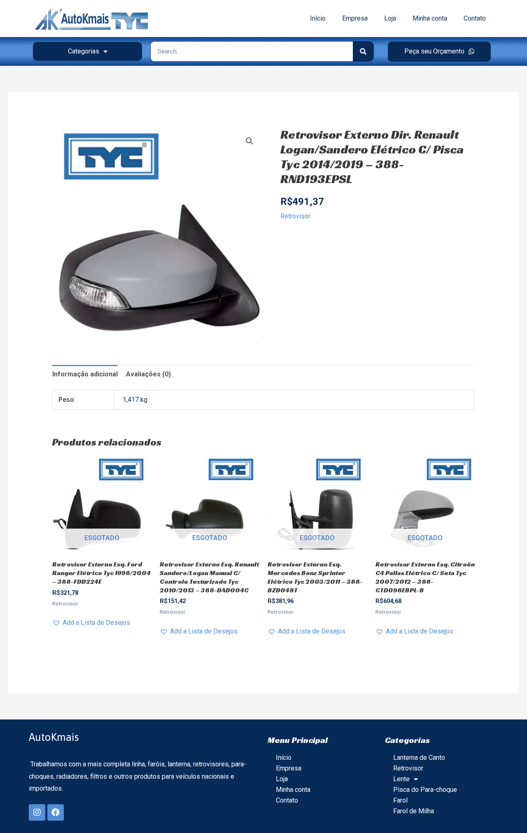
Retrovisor (295, 216)
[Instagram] (37, 812)
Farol (400, 800)
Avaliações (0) (148, 374)
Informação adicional (85, 374)
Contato (475, 18)
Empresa (355, 18)
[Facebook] (55, 812)
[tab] (85, 374)
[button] (439, 52)
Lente (401, 779)
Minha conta (430, 18)
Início (318, 18)
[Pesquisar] (363, 51)
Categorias (83, 51)
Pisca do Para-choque (425, 790)
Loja (390, 18)
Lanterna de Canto (419, 757)
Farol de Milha (413, 811)
